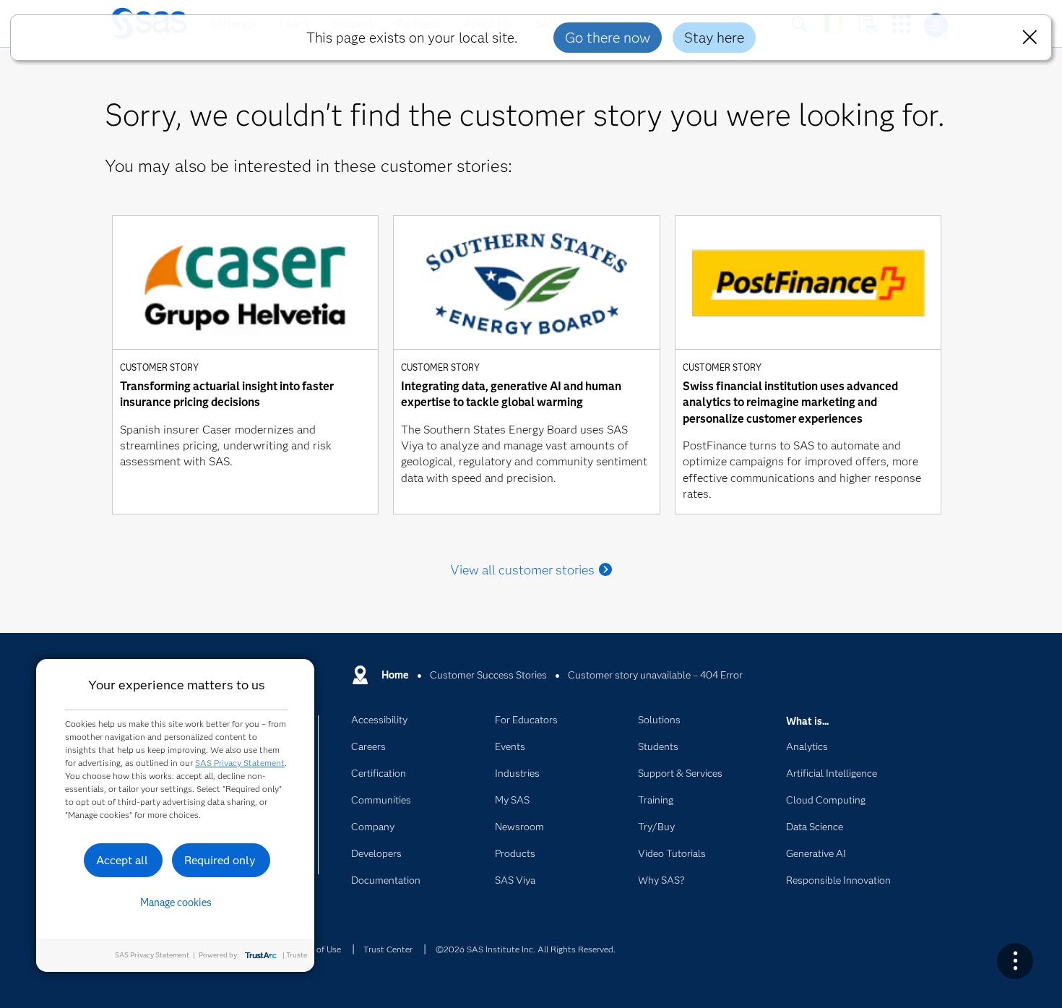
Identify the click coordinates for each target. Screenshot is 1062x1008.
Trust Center (388, 949)
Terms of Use (315, 949)
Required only (220, 860)
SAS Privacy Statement (240, 762)
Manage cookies (176, 902)
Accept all (122, 860)
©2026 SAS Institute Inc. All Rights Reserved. (526, 949)
